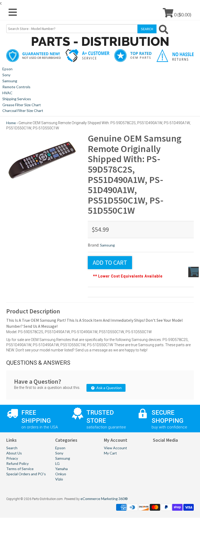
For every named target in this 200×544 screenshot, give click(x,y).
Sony (6, 75)
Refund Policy (17, 463)
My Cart (110, 453)
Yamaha (61, 468)
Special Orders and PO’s (26, 474)
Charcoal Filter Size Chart (22, 110)
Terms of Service (20, 468)
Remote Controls (16, 87)
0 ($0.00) (182, 14)
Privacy (12, 458)
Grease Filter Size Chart (21, 105)
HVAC (7, 93)
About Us (14, 453)
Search (11, 448)
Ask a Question (109, 387)
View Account (115, 448)
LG (57, 463)
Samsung (9, 81)
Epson (7, 69)
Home (11, 123)
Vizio (59, 479)
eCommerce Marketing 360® (104, 498)
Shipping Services (16, 99)
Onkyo (60, 474)
